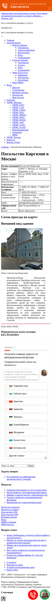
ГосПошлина (24, 57)
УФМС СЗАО (18, 125)
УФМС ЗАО (18, 122)
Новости (11, 140)
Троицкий (17, 132)
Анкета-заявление (26, 50)
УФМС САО (18, 107)
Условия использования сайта (21, 567)
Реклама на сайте (15, 565)
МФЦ (15, 135)
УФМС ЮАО (18, 117)
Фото (20, 55)
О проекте (11, 562)
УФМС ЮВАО (19, 115)
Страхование (18, 90)
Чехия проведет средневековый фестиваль (27, 492)
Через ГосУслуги (20, 72)
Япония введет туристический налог (24, 502)
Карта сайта (12, 570)
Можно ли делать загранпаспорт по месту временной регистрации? (26, 541)
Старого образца (20, 60)
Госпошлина (24, 70)
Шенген (16, 87)
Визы (9, 85)
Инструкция (23, 52)
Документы (23, 47)
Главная (10, 40)
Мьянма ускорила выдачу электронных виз (27, 495)
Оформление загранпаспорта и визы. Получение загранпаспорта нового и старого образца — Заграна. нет (24, 16)
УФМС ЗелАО (19, 127)
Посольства (17, 95)
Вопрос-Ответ (13, 142)
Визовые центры (20, 92)
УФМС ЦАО (18, 105)
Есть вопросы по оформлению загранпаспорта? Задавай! (21, 478)
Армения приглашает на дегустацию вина (27, 490)
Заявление (22, 75)
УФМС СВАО (19, 110)
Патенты (11, 100)
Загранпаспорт (14, 43)
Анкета (21, 65)
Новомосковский (20, 130)
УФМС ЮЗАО (19, 120)
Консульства (18, 97)
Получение (23, 80)
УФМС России (14, 137)
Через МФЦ (17, 82)
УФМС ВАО (18, 112)
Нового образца (19, 45)
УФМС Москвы (14, 102)
